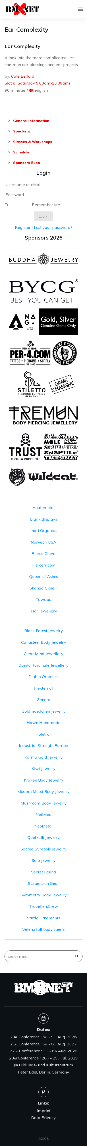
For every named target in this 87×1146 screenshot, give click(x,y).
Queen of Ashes (43, 576)
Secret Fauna (43, 872)
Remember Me (46, 204)
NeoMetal (43, 826)
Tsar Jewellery (43, 611)
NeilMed (44, 814)
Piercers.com (44, 565)
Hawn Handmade (43, 722)
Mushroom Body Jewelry (44, 803)
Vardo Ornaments (43, 918)
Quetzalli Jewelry (43, 837)
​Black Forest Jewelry (43, 630)
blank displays (43, 519)
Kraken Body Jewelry (43, 780)
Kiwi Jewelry (44, 768)
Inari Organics (44, 530)
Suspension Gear (43, 883)
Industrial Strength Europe (43, 745)
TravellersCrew (43, 906)
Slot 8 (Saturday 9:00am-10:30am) (37, 83)
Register (23, 227)
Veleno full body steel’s (43, 929)
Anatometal (44, 507)
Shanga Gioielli (43, 588)
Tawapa (44, 599)
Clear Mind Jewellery (43, 653)
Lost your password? (53, 227)
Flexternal (43, 688)
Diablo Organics (43, 676)
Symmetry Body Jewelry (44, 895)
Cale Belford (22, 76)
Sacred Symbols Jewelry (43, 849)
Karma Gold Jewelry (44, 757)
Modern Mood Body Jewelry (43, 791)
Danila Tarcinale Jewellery (43, 665)
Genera (43, 699)
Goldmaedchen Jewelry (44, 711)
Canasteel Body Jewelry (43, 642)
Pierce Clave (43, 553)
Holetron (43, 734)
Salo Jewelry (44, 860)
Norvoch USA (43, 542)
